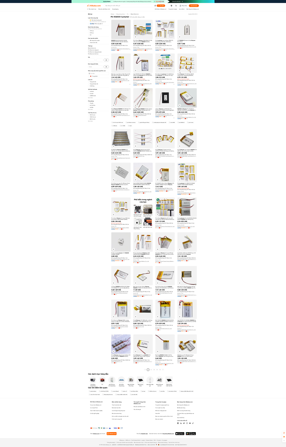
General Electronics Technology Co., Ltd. (142, 294)
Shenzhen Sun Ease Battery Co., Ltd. (163, 293)
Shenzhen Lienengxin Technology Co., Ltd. (121, 115)
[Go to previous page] (145, 369)
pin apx (143, 391)
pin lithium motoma (131, 122)
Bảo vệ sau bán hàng (116, 413)
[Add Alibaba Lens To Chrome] (112, 433)
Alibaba (112, 14)
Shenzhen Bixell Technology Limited (119, 326)
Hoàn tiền (157, 413)
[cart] (176, 5)
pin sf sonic (191, 122)
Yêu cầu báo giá (137, 409)
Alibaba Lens (96, 433)
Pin (127, 14)
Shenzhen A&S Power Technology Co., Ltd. (187, 156)
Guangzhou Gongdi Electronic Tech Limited (121, 158)
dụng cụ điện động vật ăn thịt (187, 391)
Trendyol (159, 440)
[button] (155, 6)
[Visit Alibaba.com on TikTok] (193, 423)
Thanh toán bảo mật (116, 405)
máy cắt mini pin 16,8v (95, 394)
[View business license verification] (156, 445)
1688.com (127, 440)
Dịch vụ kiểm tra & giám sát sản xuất (120, 416)
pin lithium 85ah (134, 391)
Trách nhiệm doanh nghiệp (96, 410)
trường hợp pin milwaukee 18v (160, 122)
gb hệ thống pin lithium (144, 122)
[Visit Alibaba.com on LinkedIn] (181, 423)
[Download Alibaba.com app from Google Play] (191, 433)
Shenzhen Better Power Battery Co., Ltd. (186, 117)
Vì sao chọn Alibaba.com (95, 405)
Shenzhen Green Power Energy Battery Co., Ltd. (165, 261)
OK (106, 60)
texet (130, 125)
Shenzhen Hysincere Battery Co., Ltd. (186, 226)
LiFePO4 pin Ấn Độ (104, 391)
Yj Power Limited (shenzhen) (139, 115)
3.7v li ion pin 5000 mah (118, 122)
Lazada (143, 440)
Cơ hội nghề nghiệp (94, 413)
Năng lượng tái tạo (120, 14)
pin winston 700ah (173, 391)
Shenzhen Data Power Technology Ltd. (164, 189)
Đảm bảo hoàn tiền (116, 407)
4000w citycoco (153, 391)
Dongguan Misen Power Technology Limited (143, 48)
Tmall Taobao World (135, 440)
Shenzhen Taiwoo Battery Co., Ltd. (141, 261)
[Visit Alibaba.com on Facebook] (178, 423)
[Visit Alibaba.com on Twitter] (184, 423)
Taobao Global (149, 440)
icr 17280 (123, 125)
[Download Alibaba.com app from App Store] (179, 433)
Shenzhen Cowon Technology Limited (120, 227)
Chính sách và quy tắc (117, 419)
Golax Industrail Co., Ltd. (138, 156)
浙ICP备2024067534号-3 (181, 444)
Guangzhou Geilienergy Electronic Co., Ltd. (187, 294)
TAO (155, 440)
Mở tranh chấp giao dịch (160, 410)
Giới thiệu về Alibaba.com (96, 401)
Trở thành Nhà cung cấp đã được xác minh (185, 414)
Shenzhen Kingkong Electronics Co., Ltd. (186, 46)
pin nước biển (134, 394)
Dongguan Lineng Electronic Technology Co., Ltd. (165, 48)
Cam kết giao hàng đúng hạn (118, 410)
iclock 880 (172, 122)
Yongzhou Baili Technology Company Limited (121, 189)
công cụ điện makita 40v (122, 394)
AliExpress (121, 440)
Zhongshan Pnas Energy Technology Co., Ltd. (121, 48)
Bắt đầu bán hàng (181, 407)
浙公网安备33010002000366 (167, 444)
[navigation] (98, 192)
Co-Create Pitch (94, 407)
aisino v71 (125, 391)
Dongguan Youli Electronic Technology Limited (187, 192)
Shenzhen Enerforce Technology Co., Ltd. (165, 226)
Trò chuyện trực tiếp (160, 407)
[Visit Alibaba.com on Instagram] (187, 423)
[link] (284, 433)
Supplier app (144, 433)
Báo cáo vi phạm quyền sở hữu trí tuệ (163, 416)
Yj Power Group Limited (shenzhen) (119, 293)
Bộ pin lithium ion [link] (135, 14)
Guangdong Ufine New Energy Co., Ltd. (120, 80)
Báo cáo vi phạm (159, 419)
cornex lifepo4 (116, 391)
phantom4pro (93, 391)
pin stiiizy (163, 391)
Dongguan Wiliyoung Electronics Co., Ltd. (186, 83)
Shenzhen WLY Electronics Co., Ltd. (163, 328)
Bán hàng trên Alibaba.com (183, 405)
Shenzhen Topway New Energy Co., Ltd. (142, 191)
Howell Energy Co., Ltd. (138, 326)
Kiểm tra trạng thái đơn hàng (183, 410)
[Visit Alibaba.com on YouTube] (190, 423)
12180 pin (115, 125)
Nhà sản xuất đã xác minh (139, 406)
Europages (164, 440)
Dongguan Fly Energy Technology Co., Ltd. (165, 156)
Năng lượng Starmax (108, 394)
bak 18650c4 (181, 122)
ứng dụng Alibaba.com (168, 433)
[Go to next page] (163, 369)
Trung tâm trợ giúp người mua (162, 405)
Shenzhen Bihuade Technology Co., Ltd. (142, 83)
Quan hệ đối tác (180, 417)
